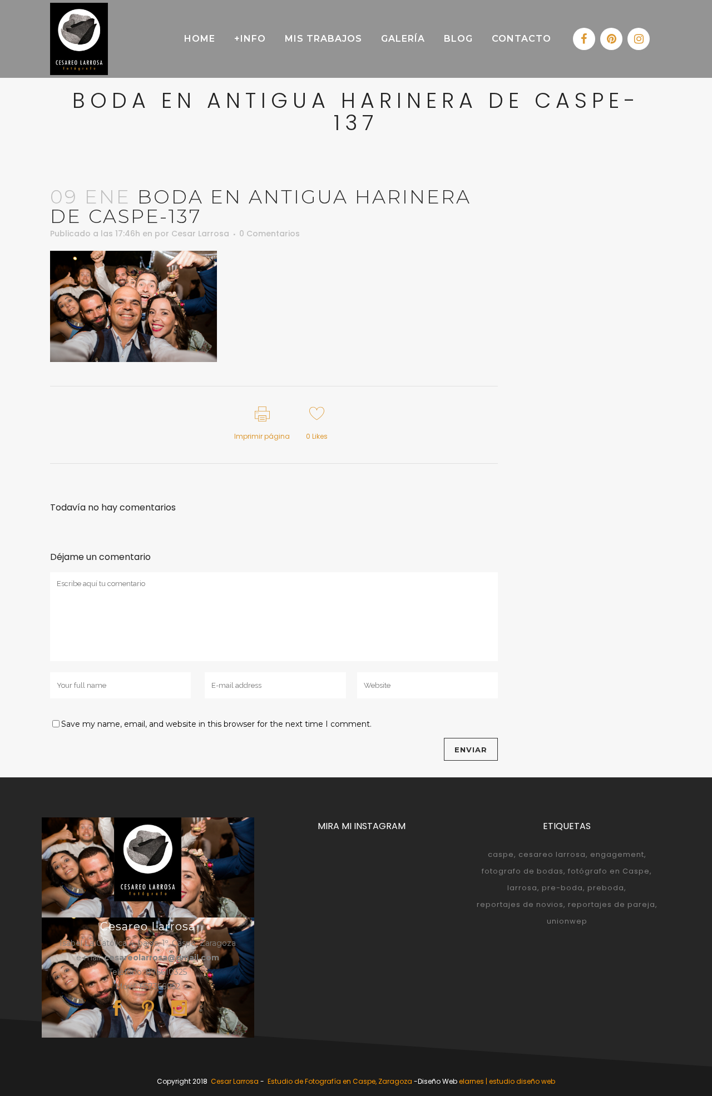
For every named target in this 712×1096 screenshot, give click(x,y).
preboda (605, 887)
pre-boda (562, 887)
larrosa (522, 887)
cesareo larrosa (552, 854)
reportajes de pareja (611, 904)
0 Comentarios (269, 233)
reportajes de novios (520, 904)
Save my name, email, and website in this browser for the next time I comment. (216, 724)
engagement (617, 854)
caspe (501, 854)
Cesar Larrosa (200, 233)
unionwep (567, 921)
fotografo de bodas (522, 871)
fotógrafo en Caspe (609, 871)
